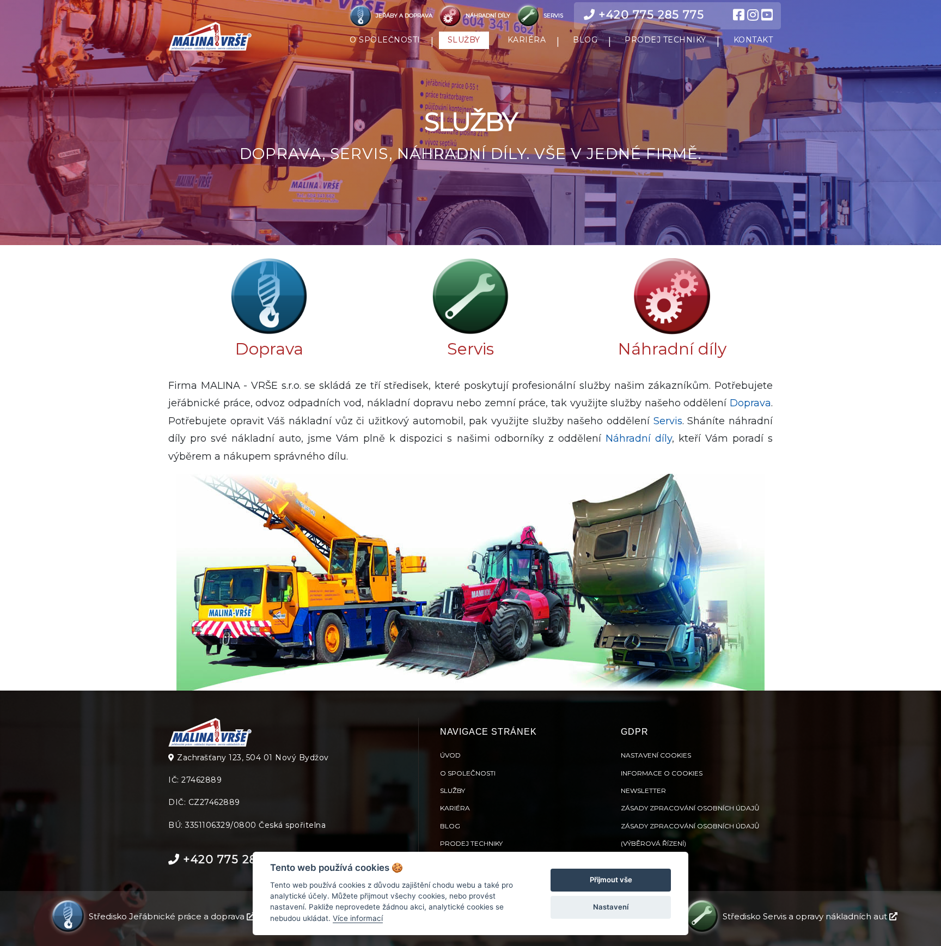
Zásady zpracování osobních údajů (690, 808)
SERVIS (552, 15)
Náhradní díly (672, 349)
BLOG (585, 40)
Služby (452, 790)
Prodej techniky (471, 843)
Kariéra (455, 808)
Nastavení (610, 906)
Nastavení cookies (656, 755)
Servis (470, 349)
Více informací (358, 918)
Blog (450, 826)
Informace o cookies (661, 773)
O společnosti (468, 773)
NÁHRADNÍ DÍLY (488, 15)
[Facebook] (738, 15)
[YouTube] (767, 15)
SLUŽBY (464, 40)
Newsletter (643, 790)
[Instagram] (753, 15)
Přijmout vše (611, 879)
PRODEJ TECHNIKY (665, 40)
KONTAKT (753, 40)
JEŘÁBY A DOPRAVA (404, 15)
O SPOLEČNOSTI (385, 40)
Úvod (450, 755)
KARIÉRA (527, 40)
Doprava (269, 349)
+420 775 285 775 (650, 14)
